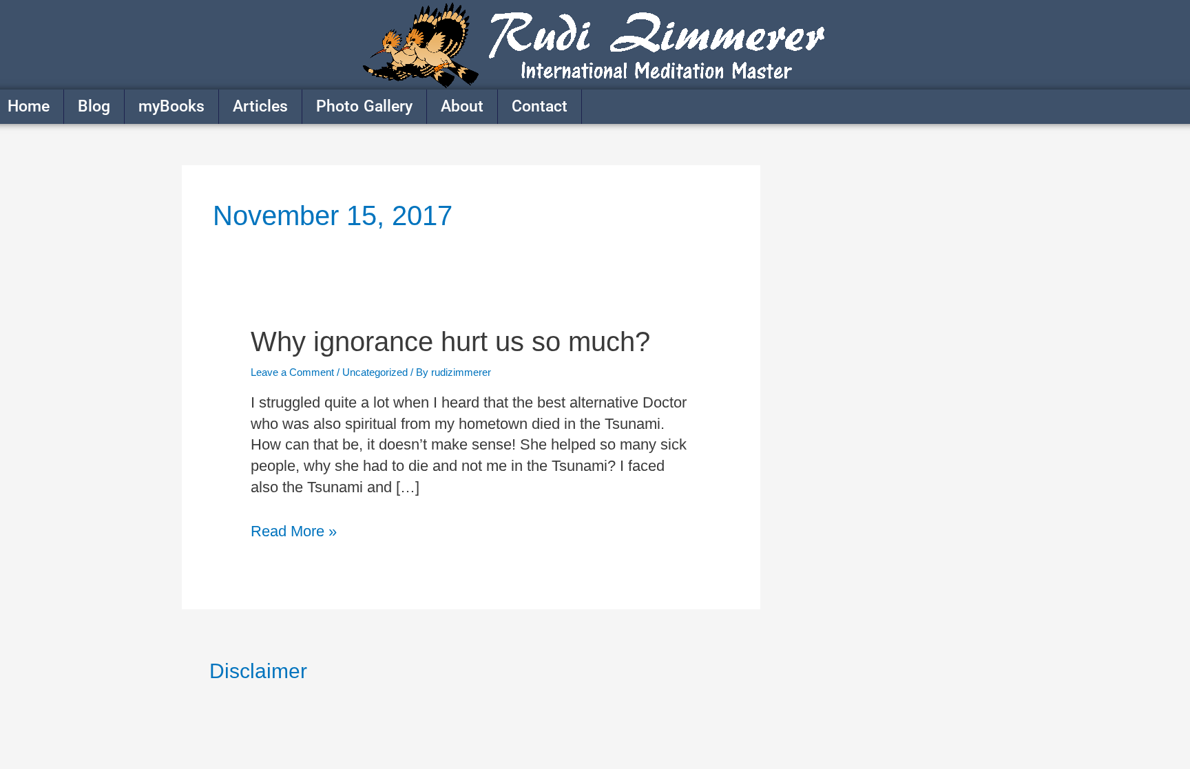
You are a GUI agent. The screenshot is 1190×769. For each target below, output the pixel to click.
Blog (94, 106)
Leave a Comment (292, 372)
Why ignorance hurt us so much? (450, 341)
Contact (539, 106)
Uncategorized (375, 372)
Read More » (294, 530)
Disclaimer (258, 671)
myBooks (171, 106)
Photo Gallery (364, 106)
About (462, 106)
